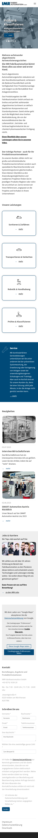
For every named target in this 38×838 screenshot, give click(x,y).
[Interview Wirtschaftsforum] (19, 429)
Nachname (26, 714)
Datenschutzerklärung (22, 759)
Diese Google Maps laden (19, 646)
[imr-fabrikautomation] (14, 3)
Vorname (6, 714)
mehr (21, 229)
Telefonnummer (28, 723)
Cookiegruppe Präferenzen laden (19, 652)
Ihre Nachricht (8, 732)
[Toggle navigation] (35, 3)
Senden (5, 809)
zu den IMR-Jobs (12, 592)
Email (5, 723)
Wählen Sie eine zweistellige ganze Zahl (18, 746)
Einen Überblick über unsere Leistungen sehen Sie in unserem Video (16, 139)
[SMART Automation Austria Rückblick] (18, 485)
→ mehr (13, 396)
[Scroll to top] (33, 833)
